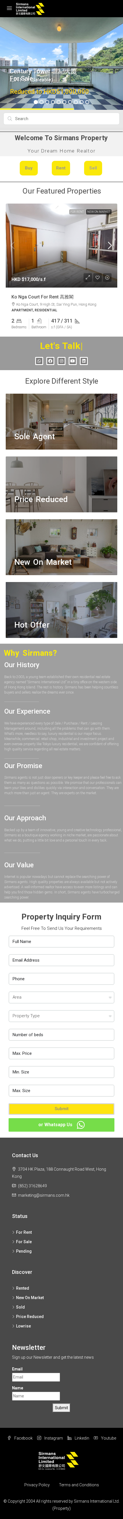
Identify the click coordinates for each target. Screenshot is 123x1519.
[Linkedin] (84, 361)
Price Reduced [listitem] (30, 1316)
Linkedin (81, 1438)
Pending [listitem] (24, 1251)
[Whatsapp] (39, 361)
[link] (61, 246)
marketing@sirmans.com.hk (44, 1195)
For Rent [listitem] (24, 1232)
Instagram (53, 1438)
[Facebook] (50, 361)
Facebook (23, 1438)
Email (17, 1369)
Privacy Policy (37, 1485)
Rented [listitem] (22, 1288)
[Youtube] (73, 361)
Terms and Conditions (79, 1485)
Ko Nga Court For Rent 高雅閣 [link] (42, 297)
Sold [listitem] (20, 1307)
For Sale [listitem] (24, 1241)
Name (17, 1388)
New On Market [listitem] (30, 1297)
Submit (62, 1108)
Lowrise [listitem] (23, 1326)
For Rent (77, 211)
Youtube (108, 1438)
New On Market (98, 211)
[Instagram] (61, 361)
